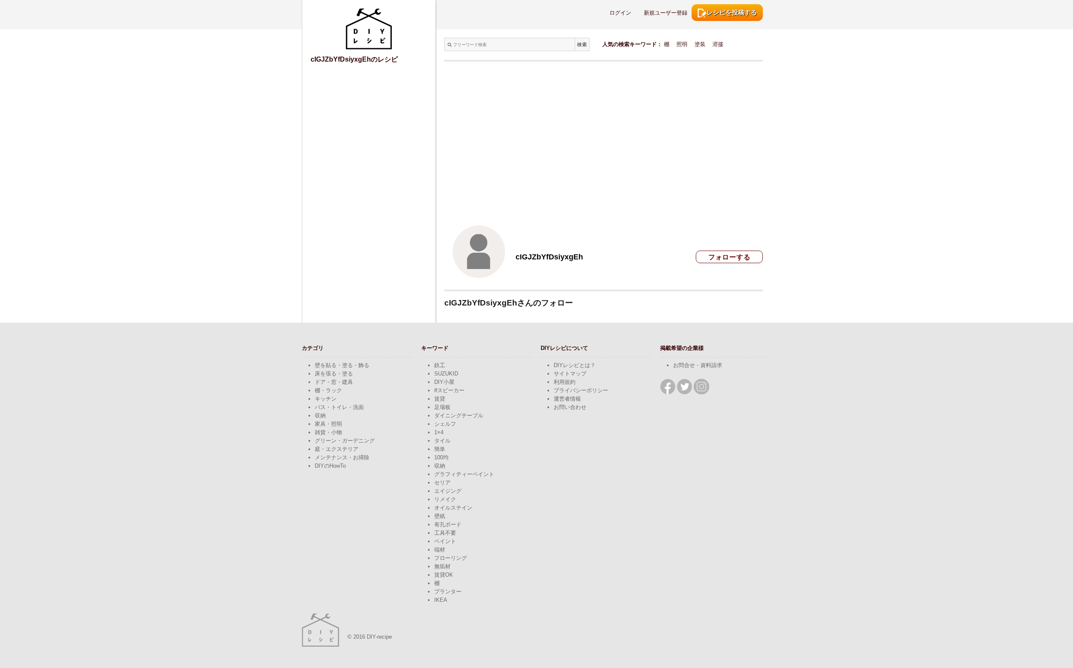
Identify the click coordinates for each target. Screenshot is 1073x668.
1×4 (438, 432)
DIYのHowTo (330, 466)
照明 (681, 44)
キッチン (326, 399)
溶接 (718, 44)
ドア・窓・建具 (334, 382)
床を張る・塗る (334, 373)
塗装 (700, 44)
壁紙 (439, 516)
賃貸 (439, 399)
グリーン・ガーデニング (345, 441)
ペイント (445, 541)
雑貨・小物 (328, 432)
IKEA (440, 600)
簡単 (439, 449)
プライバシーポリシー (581, 390)
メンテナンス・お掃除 (342, 457)
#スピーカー (449, 390)
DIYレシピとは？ (575, 365)
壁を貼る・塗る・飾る (342, 365)
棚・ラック (328, 390)
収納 (320, 415)
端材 (439, 549)
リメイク (445, 499)
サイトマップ (570, 373)
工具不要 (445, 533)
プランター (447, 591)
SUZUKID (446, 373)
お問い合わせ (570, 407)
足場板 (442, 407)
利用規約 (564, 382)
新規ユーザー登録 (665, 13)
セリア (442, 482)
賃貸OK (443, 575)
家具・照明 (328, 424)
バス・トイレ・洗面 (339, 407)
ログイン (620, 13)
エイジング (447, 491)
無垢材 (442, 566)
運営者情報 (567, 399)
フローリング (450, 558)
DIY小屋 (444, 382)
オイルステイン (453, 508)
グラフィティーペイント (464, 474)
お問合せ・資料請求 (697, 365)
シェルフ (445, 424)
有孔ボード (447, 524)
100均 (441, 457)
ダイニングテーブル (458, 415)
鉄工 (439, 365)
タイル (442, 441)
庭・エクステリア (336, 449)
